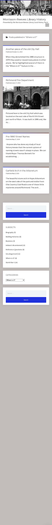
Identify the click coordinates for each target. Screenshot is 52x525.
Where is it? (10, 258)
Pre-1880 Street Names (18, 136)
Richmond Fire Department (20, 80)
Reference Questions (14, 249)
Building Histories (12, 237)
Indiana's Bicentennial (14, 245)
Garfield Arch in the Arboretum (22, 171)
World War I (10, 262)
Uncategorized (11, 254)
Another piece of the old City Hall (22, 49)
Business (9, 241)
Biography (10, 232)
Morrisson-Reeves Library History (24, 19)
